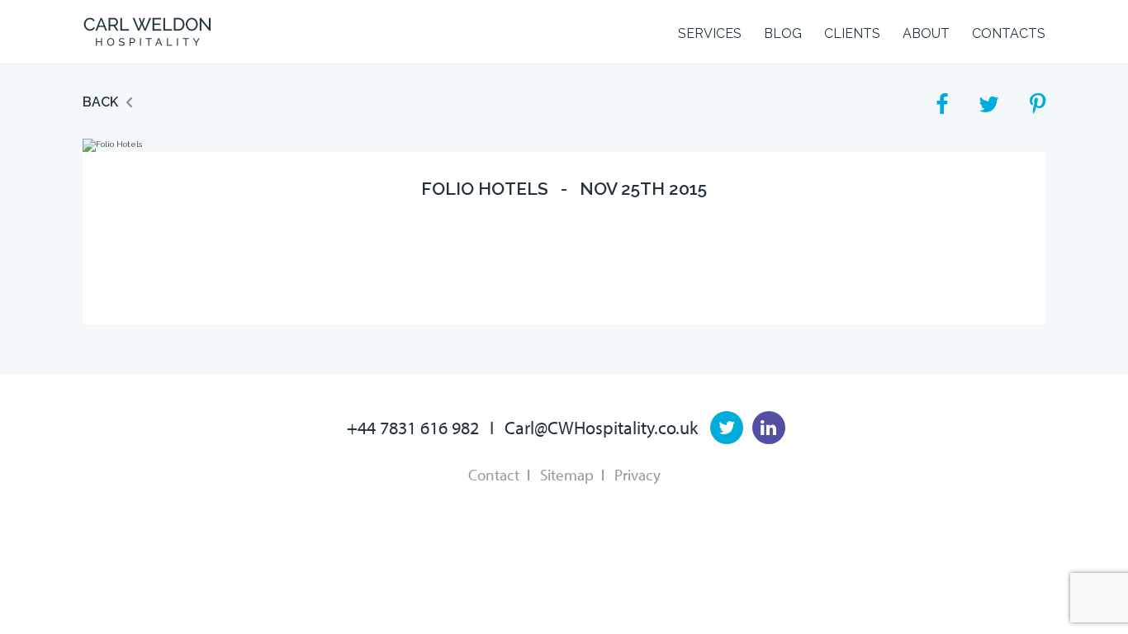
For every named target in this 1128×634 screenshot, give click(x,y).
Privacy (637, 475)
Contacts (1008, 33)
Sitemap (567, 475)
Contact (493, 475)
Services (710, 33)
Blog (783, 33)
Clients (852, 33)
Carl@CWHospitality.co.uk (601, 427)
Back (100, 102)
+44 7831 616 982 (413, 427)
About (926, 33)
